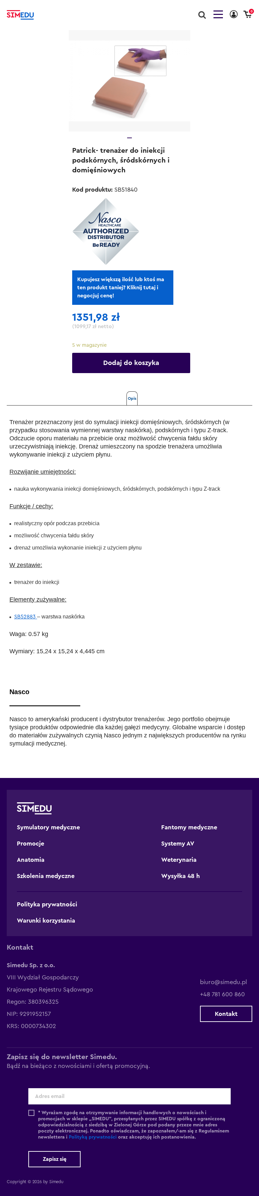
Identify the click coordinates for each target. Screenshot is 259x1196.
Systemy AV (177, 843)
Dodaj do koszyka (131, 363)
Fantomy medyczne (189, 827)
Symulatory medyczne (48, 827)
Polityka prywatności (47, 904)
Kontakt (226, 1014)
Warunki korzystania (46, 921)
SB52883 (25, 616)
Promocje (30, 843)
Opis (132, 398)
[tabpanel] (129, 80)
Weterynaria (179, 860)
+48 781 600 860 (222, 994)
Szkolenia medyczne (46, 876)
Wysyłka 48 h (180, 876)
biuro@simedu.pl (223, 982)
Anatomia (31, 860)
